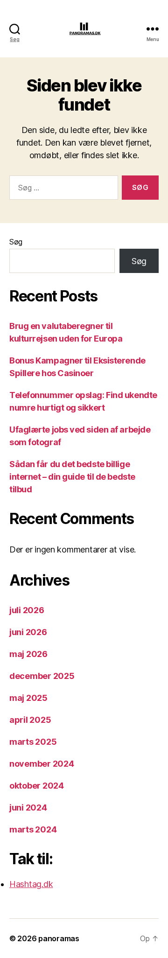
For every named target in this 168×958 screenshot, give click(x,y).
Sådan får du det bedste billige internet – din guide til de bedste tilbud (72, 476)
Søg (15, 241)
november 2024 (41, 764)
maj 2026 (28, 654)
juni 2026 (28, 632)
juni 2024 (28, 807)
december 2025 (42, 676)
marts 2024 (32, 829)
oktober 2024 (36, 785)
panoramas (58, 938)
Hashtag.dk (31, 884)
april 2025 (30, 720)
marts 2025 (32, 742)
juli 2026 (26, 610)
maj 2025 (28, 698)
